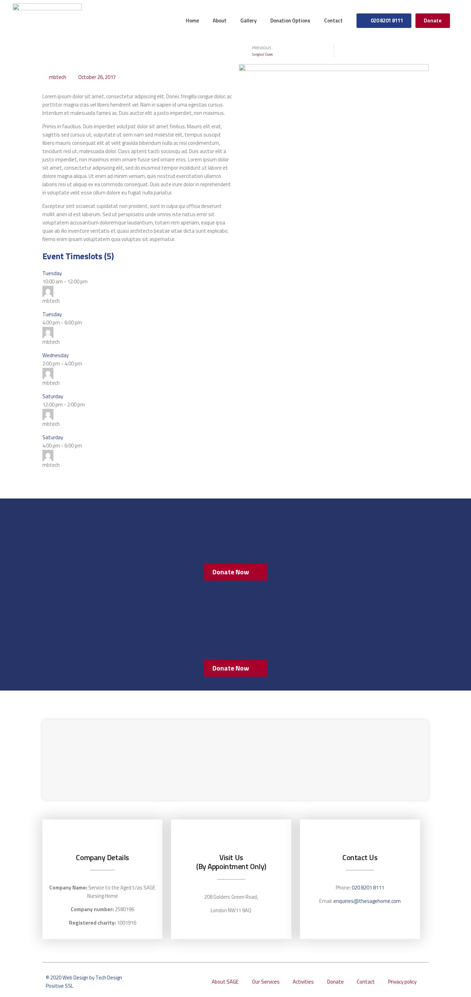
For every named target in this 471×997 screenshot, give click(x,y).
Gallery (248, 20)
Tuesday (52, 273)
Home (192, 20)
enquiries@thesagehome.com (367, 901)
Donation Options (290, 20)
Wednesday (55, 355)
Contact (333, 20)
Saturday (52, 396)
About (220, 20)
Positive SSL (59, 986)
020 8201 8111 (368, 888)
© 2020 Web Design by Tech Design (84, 977)
